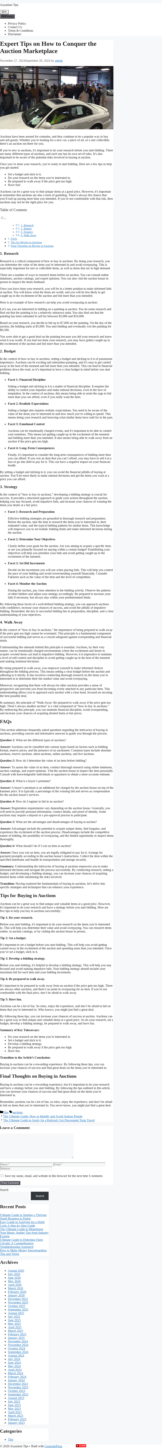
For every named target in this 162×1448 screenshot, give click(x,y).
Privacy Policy (17, 23)
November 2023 (18, 1387)
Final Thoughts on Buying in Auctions (32, 245)
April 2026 (15, 1284)
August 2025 (16, 1313)
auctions (17, 1112)
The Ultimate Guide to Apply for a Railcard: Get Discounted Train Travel (49, 1120)
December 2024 (18, 1341)
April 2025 (15, 1327)
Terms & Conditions (20, 30)
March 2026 (15, 1288)
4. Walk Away (28, 235)
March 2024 (15, 1373)
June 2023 (14, 1405)
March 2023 (15, 1415)
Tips (5, 1112)
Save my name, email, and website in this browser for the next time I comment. (54, 1176)
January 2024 (16, 1380)
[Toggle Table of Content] (3, 218)
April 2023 (15, 1412)
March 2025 (15, 1330)
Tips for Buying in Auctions (26, 242)
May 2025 (14, 1323)
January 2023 (16, 1422)
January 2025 (16, 1338)
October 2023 (16, 1391)
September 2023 (18, 1394)
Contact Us (15, 27)
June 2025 (14, 1320)
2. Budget (26, 228)
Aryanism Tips (9, 4)
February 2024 (17, 1376)
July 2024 (14, 1359)
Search (4, 1189)
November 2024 (18, 1345)
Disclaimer (14, 34)
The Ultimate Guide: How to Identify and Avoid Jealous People (42, 1116)
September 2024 (18, 1352)
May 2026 (14, 1281)
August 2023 (16, 1398)
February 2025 (17, 1334)
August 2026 (16, 1270)
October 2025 (16, 1306)
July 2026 (14, 1274)
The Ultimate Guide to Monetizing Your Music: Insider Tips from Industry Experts (24, 1232)
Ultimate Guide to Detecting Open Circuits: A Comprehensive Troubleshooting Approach (21, 1243)
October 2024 (16, 1348)
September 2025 (18, 1309)
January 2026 (16, 1295)
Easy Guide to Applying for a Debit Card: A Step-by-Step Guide (22, 1223)
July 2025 (14, 1316)
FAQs (14, 238)
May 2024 (14, 1366)
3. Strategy (27, 232)
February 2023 (17, 1419)
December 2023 (18, 1383)
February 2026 (17, 1292)
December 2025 (18, 1299)
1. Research (27, 225)
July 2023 (14, 1401)
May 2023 (14, 1408)
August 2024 (16, 1355)
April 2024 (15, 1369)
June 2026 (14, 1277)
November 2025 (18, 1302)
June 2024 (14, 1362)
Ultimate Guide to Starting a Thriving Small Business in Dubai (23, 1216)
